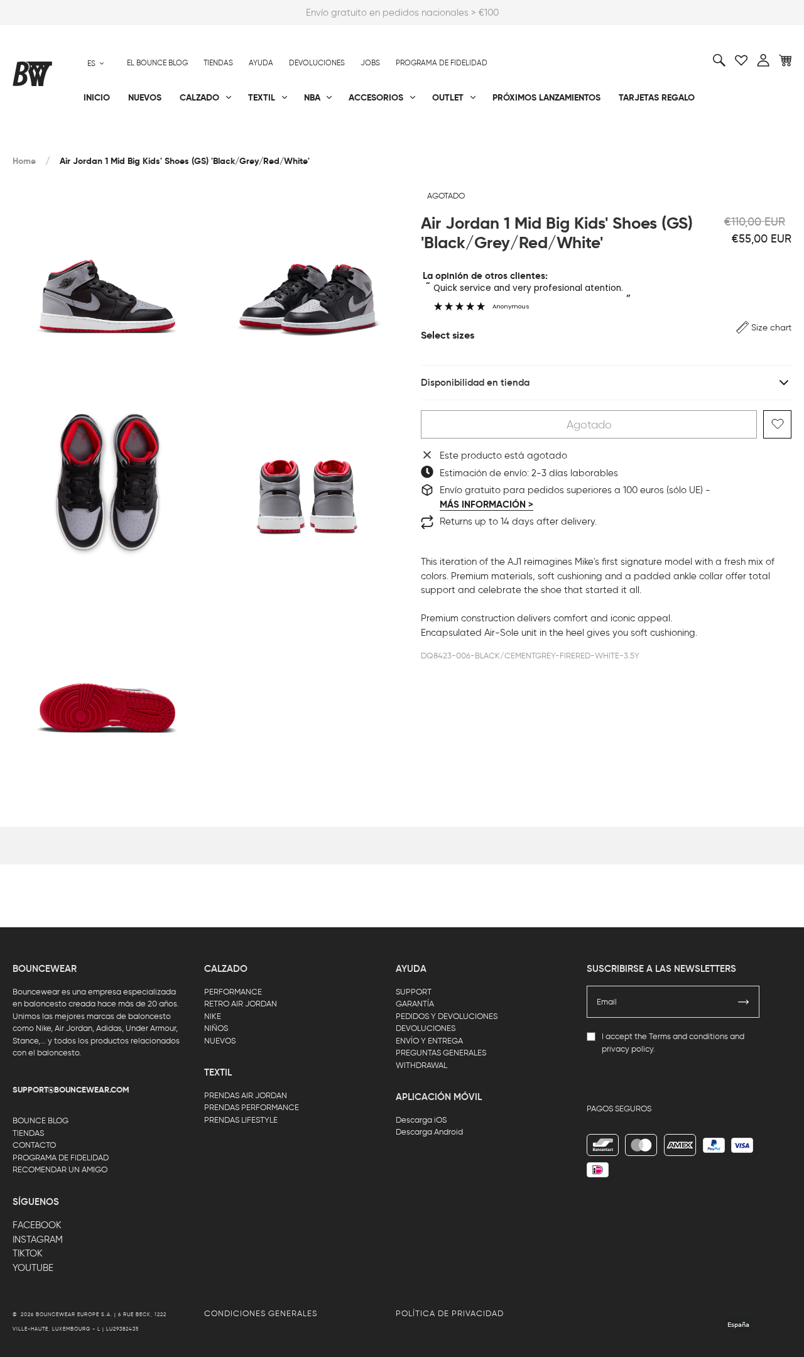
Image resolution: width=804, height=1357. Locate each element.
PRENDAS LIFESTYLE (241, 1120)
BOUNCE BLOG (40, 1120)
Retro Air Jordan (183, 138)
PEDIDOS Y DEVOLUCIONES (446, 1016)
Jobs (370, 62)
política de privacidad (450, 1313)
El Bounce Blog (157, 62)
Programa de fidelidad (441, 62)
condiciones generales (260, 1313)
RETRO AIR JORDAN (240, 1003)
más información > (486, 504)
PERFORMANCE (233, 991)
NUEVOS (220, 1040)
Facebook (37, 1225)
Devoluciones (317, 62)
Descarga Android (429, 1131)
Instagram (38, 1239)
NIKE (212, 1016)
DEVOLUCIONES (425, 1028)
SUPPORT (414, 991)
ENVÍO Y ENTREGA (429, 1040)
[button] (763, 327)
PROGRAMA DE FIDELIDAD (61, 1157)
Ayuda (261, 62)
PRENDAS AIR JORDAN (245, 1095)
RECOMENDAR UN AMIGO (60, 1169)
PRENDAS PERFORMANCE (251, 1107)
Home (24, 161)
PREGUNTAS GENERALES (441, 1052)
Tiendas (218, 62)
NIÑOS (216, 1028)
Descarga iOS (421, 1120)
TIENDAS (28, 1133)
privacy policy (627, 1049)
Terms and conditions (688, 1036)
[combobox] (96, 63)
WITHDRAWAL (421, 1065)
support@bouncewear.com (71, 1090)
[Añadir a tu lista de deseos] (777, 424)
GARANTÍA (415, 1003)
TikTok (28, 1253)
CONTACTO (34, 1145)
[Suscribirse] (743, 1002)
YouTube (33, 1267)
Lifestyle (292, 138)
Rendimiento (40, 138)
